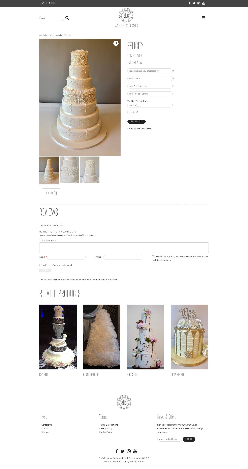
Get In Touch (51, 3)
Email (100, 257)
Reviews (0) (51, 193)
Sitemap (45, 432)
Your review (47, 240)
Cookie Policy (105, 432)
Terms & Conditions (108, 424)
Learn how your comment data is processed (96, 279)
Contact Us (46, 424)
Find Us (44, 428)
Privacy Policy (105, 428)
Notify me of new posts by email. (57, 265)
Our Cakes (43, 35)
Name (43, 257)
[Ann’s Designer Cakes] (126, 21)
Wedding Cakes (56, 35)
